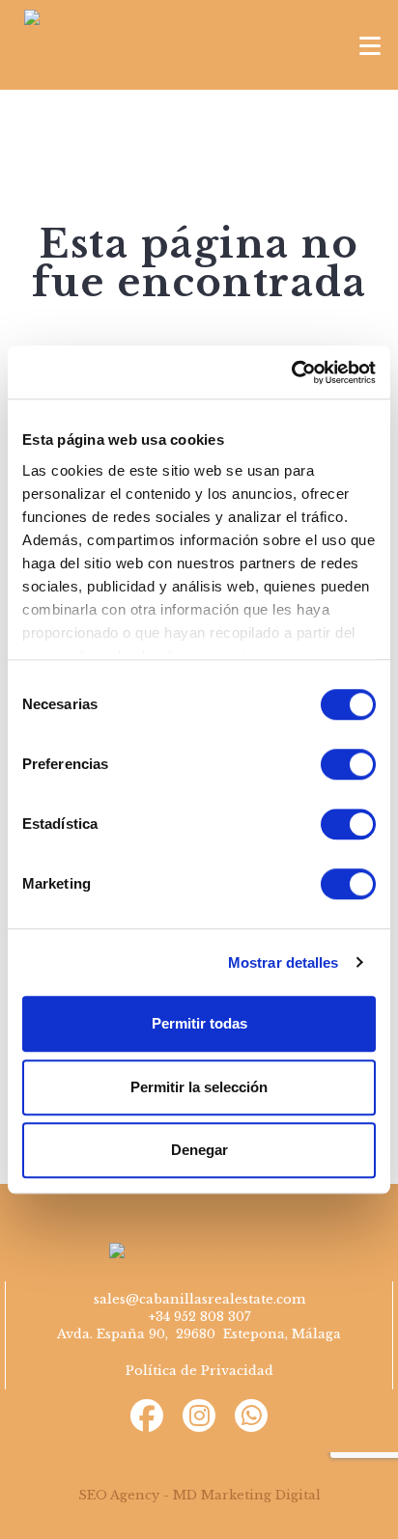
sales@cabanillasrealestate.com (199, 1299)
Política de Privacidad (199, 1370)
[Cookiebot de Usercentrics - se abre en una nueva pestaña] (291, 372)
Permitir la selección (199, 1087)
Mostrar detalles (283, 962)
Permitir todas (199, 1023)
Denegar (199, 1149)
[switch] (348, 764)
